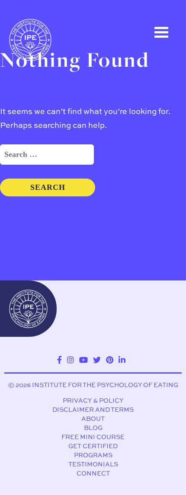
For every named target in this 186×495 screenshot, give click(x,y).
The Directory (46, 85)
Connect (93, 473)
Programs (93, 455)
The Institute (45, 163)
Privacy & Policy (93, 400)
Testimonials (93, 464)
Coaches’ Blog (48, 124)
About (93, 418)
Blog (93, 427)
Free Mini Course (93, 437)
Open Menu (161, 32)
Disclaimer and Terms (93, 409)
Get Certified (93, 446)
